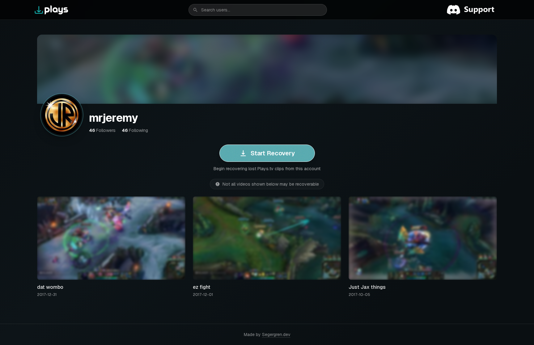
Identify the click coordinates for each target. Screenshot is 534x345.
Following (135, 130)
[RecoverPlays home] (52, 10)
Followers (102, 130)
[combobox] (258, 10)
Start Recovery (273, 153)
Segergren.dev (276, 334)
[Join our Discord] (473, 10)
